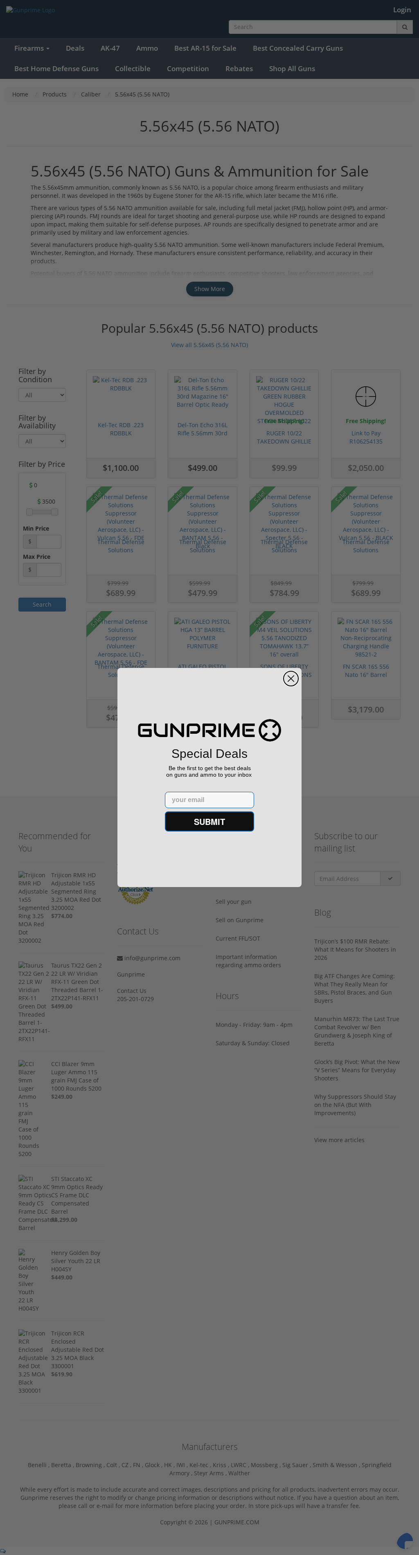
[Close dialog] (291, 678)
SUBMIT (209, 821)
